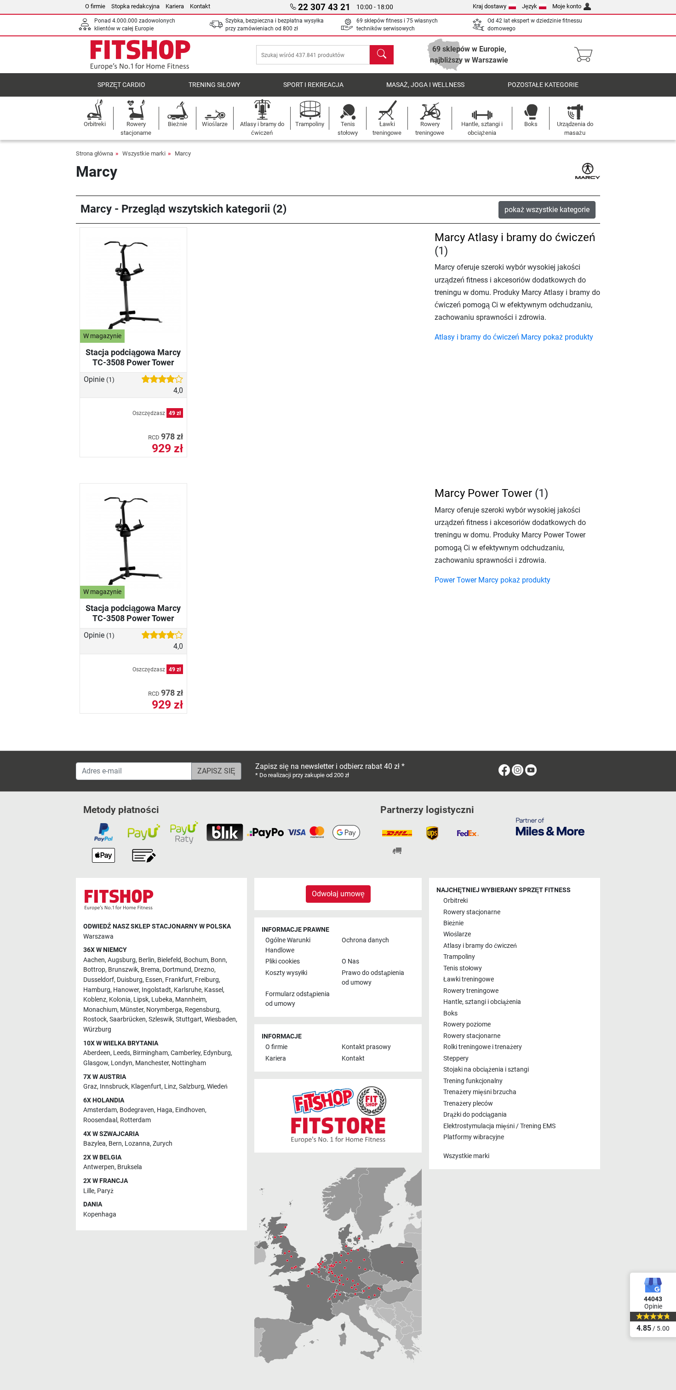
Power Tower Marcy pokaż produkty (492, 580)
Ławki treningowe (468, 979)
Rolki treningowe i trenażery (482, 1047)
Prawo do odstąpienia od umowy (373, 978)
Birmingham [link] (150, 1053)
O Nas (350, 961)
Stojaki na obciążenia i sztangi (486, 1069)
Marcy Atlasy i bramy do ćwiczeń (515, 237)
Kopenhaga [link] (99, 1214)
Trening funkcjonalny (473, 1081)
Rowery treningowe (470, 991)
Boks (450, 1013)
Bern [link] (115, 1144)
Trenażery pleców (468, 1103)
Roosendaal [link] (100, 1120)
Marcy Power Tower (483, 493)
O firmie (95, 6)
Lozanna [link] (137, 1144)
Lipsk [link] (141, 1000)
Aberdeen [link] (96, 1053)
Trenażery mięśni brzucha (479, 1092)
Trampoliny (459, 957)
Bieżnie (453, 923)
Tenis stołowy (462, 968)
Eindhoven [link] (190, 1110)
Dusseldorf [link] (98, 980)
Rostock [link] (95, 1019)
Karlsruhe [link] (187, 990)
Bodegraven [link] (137, 1110)
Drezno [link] (204, 970)
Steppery (456, 1058)
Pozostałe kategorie (543, 85)
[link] (504, 771)
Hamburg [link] (96, 990)
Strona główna (94, 153)
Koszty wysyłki (286, 973)
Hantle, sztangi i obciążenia (482, 1002)
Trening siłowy (214, 85)
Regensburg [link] (202, 1010)
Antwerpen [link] (99, 1167)
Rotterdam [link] (135, 1120)
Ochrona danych (365, 940)
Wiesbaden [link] (220, 1019)
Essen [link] (153, 980)
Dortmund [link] (176, 970)
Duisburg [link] (130, 980)
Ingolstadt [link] (156, 990)
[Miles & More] (550, 826)
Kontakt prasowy (366, 1047)
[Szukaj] (382, 54)
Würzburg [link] (97, 1029)
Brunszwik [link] (123, 970)
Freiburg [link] (207, 980)
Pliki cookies (282, 961)
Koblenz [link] (94, 1000)
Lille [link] (88, 1191)
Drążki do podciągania (475, 1115)
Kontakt (200, 6)
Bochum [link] (196, 960)
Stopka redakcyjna (135, 6)
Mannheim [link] (190, 1000)
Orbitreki (455, 901)
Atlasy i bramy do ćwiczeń (480, 946)
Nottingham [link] (189, 1063)
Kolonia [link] (120, 1000)
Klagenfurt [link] (146, 1086)
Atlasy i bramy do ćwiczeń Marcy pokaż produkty (514, 337)
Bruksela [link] (129, 1167)
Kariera (175, 6)
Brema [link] (150, 970)
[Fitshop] (140, 54)
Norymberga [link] (164, 1010)
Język (529, 6)
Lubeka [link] (161, 1000)
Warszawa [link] (98, 936)
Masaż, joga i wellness (425, 85)
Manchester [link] (152, 1063)
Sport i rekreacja (313, 85)
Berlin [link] (146, 960)
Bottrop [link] (94, 970)
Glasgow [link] (95, 1063)
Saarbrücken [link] (127, 1019)
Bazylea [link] (94, 1144)
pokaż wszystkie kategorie (547, 209)
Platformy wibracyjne (473, 1137)
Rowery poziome (467, 1024)
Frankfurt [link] (178, 980)
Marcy (183, 153)
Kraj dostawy (489, 6)
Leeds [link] (121, 1053)
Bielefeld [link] (169, 960)
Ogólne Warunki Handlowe (287, 945)
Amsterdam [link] (100, 1110)
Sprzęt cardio (121, 85)
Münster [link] (131, 1010)
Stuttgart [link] (189, 1019)
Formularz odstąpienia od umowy (297, 999)
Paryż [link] (105, 1191)
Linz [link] (170, 1086)
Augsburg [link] (122, 960)
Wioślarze (457, 934)
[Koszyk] (586, 55)
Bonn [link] (218, 960)
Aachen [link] (94, 960)
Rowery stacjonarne (471, 912)
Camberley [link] (186, 1053)
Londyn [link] (121, 1063)
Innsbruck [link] (114, 1086)
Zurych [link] (162, 1144)
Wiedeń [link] (217, 1086)
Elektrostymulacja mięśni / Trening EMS (499, 1126)
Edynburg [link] (217, 1053)
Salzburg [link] (191, 1086)
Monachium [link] (100, 1010)
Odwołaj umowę (338, 893)
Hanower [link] (126, 990)
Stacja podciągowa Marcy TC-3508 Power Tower (133, 357)
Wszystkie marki (144, 153)
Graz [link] (90, 1086)
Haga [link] (164, 1110)
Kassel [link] (213, 990)
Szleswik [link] (161, 1019)
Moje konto (566, 6)
